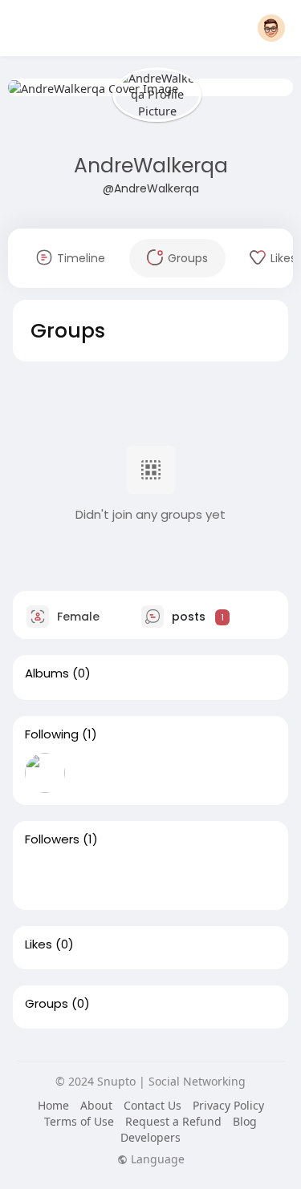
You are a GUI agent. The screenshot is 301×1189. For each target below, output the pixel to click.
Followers (52, 839)
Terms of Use (79, 1121)
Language (156, 1159)
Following (52, 734)
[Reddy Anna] (45, 878)
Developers (150, 1137)
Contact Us (152, 1105)
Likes (38, 944)
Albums (47, 673)
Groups (46, 1003)
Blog (245, 1121)
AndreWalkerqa (151, 166)
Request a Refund (173, 1121)
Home (53, 1105)
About (96, 1105)
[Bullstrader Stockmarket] (45, 773)
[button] (271, 28)
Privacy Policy (228, 1105)
